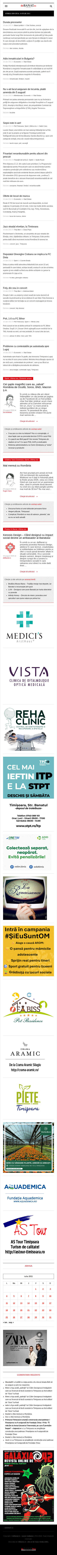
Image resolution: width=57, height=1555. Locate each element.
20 (21, 1310)
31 (50, 1317)
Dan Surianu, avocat (33, 25)
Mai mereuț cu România (17, 465)
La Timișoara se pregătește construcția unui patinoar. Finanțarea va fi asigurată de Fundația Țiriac (26, 1431)
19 (14, 1310)
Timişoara (23, 244)
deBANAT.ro (28, 1549)
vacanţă (25, 143)
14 (28, 1303)
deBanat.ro (7, 558)
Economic (17, 62)
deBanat (28, 6)
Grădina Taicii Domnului (14, 460)
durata (21, 48)
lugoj (28, 370)
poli (20, 143)
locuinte (12, 112)
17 (50, 1303)
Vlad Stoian (27, 62)
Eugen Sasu (7, 491)
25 (7, 1317)
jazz (17, 244)
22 (36, 1310)
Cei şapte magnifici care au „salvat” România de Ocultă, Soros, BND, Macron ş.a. (27, 387)
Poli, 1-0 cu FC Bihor (14, 318)
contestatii (22, 370)
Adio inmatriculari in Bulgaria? (18, 58)
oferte (24, 216)
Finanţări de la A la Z (21, 160)
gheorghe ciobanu (21, 278)
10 (50, 1296)
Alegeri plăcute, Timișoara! (19, 512)
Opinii (31, 160)
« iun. (5, 1322)
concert (12, 244)
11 (7, 1303)
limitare (21, 79)
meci (22, 336)
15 (36, 1303)
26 (14, 1317)
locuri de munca (15, 216)
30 (43, 1317)
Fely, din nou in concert (15, 288)
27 (21, 1317)
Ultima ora (33, 126)
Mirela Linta (35, 322)
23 (43, 1310)
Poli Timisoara (19, 126)
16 (43, 1303)
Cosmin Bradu (25, 260)
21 (28, 1310)
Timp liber (17, 230)
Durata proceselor (12, 22)
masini (27, 79)
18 (7, 1310)
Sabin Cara (43, 126)
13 (21, 1303)
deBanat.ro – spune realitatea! (22, 1536)
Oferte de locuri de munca (16, 196)
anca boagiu (14, 370)
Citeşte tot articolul (27, 421)
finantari (20, 185)
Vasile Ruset (40, 160)
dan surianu (14, 48)
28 (28, 1317)
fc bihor (17, 336)
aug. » (11, 1322)
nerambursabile (34, 185)
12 (14, 1303)
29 (36, 1317)
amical (12, 336)
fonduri (26, 185)
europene (13, 185)
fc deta (12, 278)
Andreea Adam (28, 291)
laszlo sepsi (14, 143)
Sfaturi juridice (19, 25)
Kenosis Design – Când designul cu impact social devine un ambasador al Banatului (28, 536)
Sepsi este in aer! (12, 123)
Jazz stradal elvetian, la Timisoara (20, 226)
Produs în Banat (11, 529)
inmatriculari (14, 79)
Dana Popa (27, 230)
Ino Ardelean (7, 412)
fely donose (20, 308)
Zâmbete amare (25, 378)
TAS (29, 336)
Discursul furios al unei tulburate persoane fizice (27, 509)
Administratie (18, 95)
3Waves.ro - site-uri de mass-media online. (33, 1542)
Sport (26, 126)
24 (50, 1310)
